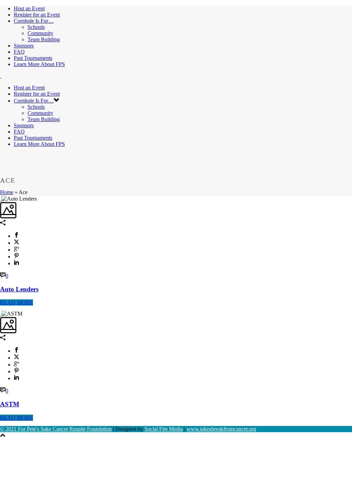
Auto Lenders (19, 289)
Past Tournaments (33, 58)
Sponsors (24, 46)
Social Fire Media (163, 429)
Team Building (44, 39)
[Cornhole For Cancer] (0, 76)
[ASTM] (0, 314)
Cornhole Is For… (34, 21)
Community (40, 33)
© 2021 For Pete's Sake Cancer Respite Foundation (56, 429)
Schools (36, 27)
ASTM (9, 404)
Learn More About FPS (39, 64)
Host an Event (29, 8)
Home (6, 192)
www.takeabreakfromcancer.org (221, 429)
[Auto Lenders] (0, 199)
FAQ (19, 52)
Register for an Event (37, 15)
